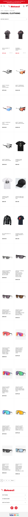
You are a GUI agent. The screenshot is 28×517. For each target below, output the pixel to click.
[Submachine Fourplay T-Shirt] (20, 146)
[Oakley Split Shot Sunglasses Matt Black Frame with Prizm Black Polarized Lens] (7, 451)
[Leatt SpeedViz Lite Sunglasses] (7, 109)
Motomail (5, 495)
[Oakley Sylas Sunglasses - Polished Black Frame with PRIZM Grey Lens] (7, 296)
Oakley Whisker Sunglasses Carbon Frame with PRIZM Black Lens (6, 272)
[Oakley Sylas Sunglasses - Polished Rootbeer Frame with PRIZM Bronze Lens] (20, 296)
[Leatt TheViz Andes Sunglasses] (7, 72)
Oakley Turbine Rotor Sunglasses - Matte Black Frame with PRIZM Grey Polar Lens (19, 273)
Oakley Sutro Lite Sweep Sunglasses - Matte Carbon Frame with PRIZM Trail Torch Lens (6, 350)
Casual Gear (12, 10)
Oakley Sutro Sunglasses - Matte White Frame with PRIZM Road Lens (19, 350)
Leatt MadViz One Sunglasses (19, 123)
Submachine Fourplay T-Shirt (18, 160)
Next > (12, 480)
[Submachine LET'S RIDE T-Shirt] (7, 183)
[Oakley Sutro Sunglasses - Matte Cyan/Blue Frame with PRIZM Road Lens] (7, 374)
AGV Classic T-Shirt (6, 49)
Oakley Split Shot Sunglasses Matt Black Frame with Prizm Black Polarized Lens (6, 467)
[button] (1, 6)
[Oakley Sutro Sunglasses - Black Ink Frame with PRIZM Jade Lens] (20, 374)
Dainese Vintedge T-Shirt (18, 49)
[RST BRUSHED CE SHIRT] (7, 220)
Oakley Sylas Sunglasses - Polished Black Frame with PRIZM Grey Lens (6, 311)
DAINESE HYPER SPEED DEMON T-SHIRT (19, 234)
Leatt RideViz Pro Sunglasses (6, 160)
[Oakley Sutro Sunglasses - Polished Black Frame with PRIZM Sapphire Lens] (7, 413)
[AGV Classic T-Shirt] (7, 35)
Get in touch (6, 502)
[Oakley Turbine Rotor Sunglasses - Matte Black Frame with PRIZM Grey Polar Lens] (20, 257)
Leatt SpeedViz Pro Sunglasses (19, 86)
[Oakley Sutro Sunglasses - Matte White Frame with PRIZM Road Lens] (20, 334)
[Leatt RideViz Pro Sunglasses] (7, 146)
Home (2, 10)
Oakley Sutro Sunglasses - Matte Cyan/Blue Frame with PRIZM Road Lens (6, 389)
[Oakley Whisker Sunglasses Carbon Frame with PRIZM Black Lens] (7, 257)
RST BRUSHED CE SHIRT (6, 234)
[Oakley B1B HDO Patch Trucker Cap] (20, 183)
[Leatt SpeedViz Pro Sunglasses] (20, 72)
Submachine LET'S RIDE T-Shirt (5, 197)
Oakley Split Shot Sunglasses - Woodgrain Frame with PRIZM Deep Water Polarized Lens (19, 467)
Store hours (6, 498)
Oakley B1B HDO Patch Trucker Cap (19, 197)
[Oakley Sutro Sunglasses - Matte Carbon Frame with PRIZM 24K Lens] (20, 413)
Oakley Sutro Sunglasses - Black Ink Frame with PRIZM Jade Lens (19, 388)
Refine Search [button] (5, 19)
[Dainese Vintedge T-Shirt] (20, 35)
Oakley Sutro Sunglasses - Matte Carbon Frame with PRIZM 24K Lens (19, 428)
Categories (6, 10)
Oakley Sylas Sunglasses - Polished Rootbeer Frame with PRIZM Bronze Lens (19, 312)
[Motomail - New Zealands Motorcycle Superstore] (14, 6)
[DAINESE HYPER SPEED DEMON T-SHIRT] (20, 220)
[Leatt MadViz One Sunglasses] (20, 109)
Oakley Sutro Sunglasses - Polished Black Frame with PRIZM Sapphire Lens (6, 428)
